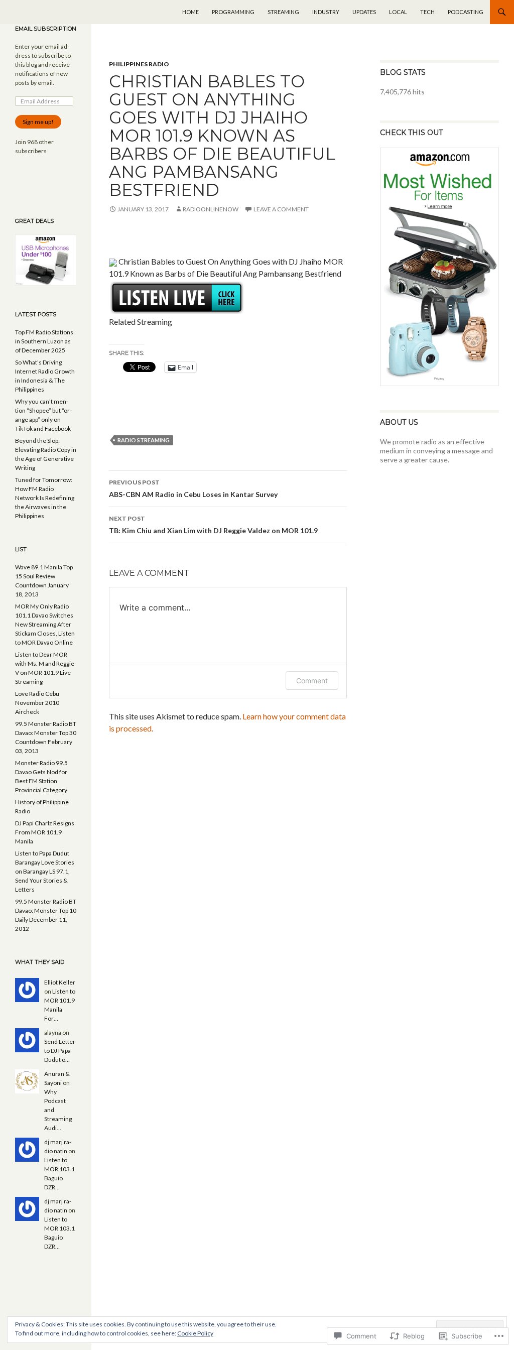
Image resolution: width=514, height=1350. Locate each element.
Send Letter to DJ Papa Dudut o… (59, 1050)
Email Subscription (45, 28)
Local (398, 12)
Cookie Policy (195, 1333)
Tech (427, 12)
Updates (364, 12)
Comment (312, 680)
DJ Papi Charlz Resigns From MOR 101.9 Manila (44, 832)
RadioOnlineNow (210, 209)
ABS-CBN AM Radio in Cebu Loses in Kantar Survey (193, 488)
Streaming (283, 12)
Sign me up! (38, 122)
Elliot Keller (59, 982)
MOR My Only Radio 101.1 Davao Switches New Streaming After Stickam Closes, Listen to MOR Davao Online (45, 624)
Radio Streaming (143, 440)
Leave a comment (281, 209)
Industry (325, 12)
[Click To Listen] (177, 296)
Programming (233, 12)
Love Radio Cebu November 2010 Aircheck (37, 702)
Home (190, 12)
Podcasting (465, 12)
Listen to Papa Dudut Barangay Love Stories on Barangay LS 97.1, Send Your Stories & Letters (44, 871)
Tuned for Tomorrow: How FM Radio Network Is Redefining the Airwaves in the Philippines (44, 498)
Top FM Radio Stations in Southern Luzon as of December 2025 (44, 341)
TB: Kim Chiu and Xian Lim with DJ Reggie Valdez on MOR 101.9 (213, 525)
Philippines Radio (139, 64)
